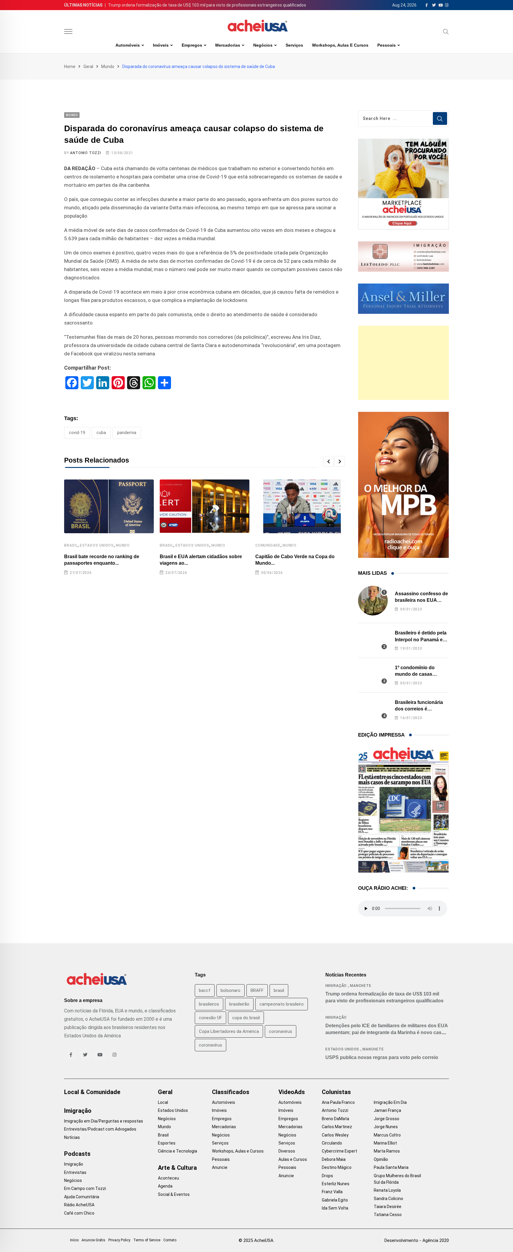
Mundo (107, 66)
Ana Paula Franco (338, 1102)
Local (163, 1102)
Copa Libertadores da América (229, 1031)
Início (74, 1240)
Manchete (360, 986)
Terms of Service (146, 1240)
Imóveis (161, 45)
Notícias (72, 1137)
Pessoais (386, 45)
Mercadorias (227, 45)
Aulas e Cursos (292, 1159)
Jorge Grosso (386, 1118)
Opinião (381, 1159)
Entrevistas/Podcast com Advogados (100, 1129)
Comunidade (268, 545)
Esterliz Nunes (335, 1183)
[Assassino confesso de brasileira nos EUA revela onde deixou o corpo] (373, 600)
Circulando (332, 1143)
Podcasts (77, 1153)
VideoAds (291, 1092)
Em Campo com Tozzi (85, 1188)
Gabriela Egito (335, 1200)
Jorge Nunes (386, 1126)
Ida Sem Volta (335, 1208)
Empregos (192, 45)
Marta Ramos (387, 1151)
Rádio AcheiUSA (79, 1204)
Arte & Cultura (177, 1167)
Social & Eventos (174, 1194)
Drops (327, 1175)
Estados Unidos (97, 545)
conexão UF (210, 1017)
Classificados (230, 1092)
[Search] (446, 31)
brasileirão (239, 1004)
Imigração (336, 986)
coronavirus (280, 1031)
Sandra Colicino (388, 1198)
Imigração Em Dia (390, 1102)
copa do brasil (246, 1017)
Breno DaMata (335, 1118)
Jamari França (387, 1110)
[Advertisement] (403, 363)
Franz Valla (332, 1191)
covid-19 (77, 432)
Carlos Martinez (337, 1126)
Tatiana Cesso (388, 1214)
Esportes (166, 1143)
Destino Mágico (337, 1167)
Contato (169, 1240)
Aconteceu (168, 1178)
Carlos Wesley (335, 1135)
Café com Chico (79, 1213)
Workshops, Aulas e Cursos (340, 45)
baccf (204, 990)
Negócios (263, 45)
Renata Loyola (387, 1190)
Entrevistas (75, 1172)
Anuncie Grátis (93, 1240)
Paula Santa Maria (391, 1167)
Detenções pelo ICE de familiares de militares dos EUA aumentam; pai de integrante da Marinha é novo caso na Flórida (386, 1032)
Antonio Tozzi (85, 153)
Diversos (286, 1151)
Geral (88, 66)
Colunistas (336, 1092)
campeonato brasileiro (281, 1004)
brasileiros (209, 1004)
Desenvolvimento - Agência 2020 (416, 1240)
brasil (279, 990)
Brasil (71, 545)
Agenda (165, 1186)
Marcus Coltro (387, 1135)
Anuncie (219, 1167)
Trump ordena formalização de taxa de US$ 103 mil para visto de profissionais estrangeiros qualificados (207, 5)
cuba (101, 432)
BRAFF (257, 990)
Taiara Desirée (387, 1206)
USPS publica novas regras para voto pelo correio (381, 1057)
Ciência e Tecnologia (177, 1151)
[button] (328, 461)
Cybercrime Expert (339, 1151)
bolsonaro (230, 990)
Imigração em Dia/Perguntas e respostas (103, 1121)
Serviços (294, 45)
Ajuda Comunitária (81, 1196)
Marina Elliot (385, 1143)
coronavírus (210, 1045)
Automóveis (127, 45)
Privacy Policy (119, 1240)
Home (69, 66)
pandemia (126, 432)
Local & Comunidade (92, 1092)
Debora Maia (334, 1159)
